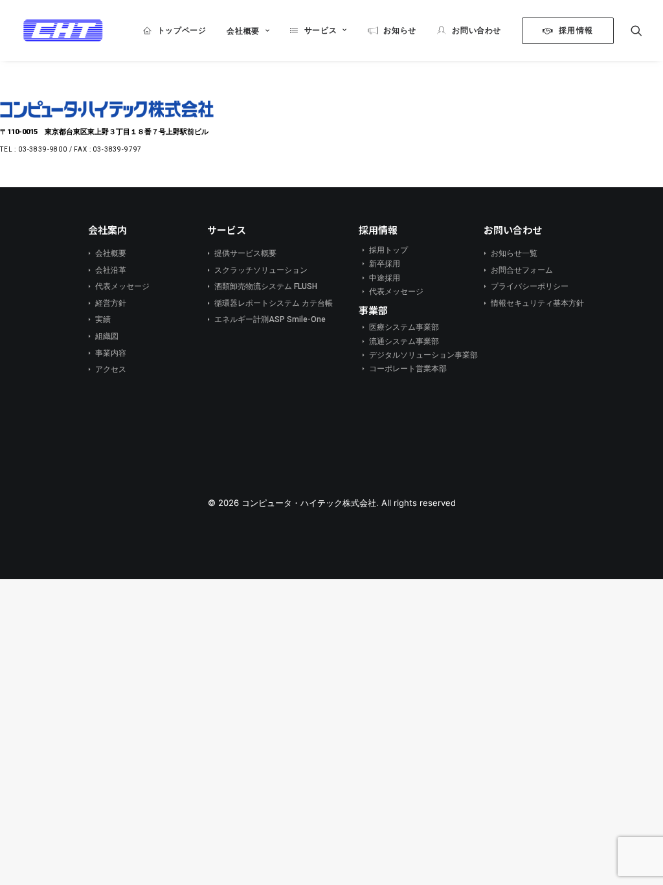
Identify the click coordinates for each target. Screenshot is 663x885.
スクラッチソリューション (256, 270)
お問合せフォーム (517, 270)
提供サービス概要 (240, 253)
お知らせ (399, 30)
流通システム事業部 (399, 341)
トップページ (182, 30)
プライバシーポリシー (524, 286)
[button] (636, 30)
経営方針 (105, 303)
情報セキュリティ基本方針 (532, 303)
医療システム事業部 (399, 327)
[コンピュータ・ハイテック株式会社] (63, 30)
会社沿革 (105, 270)
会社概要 (243, 31)
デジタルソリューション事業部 (418, 355)
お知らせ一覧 (509, 253)
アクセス (105, 369)
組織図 (101, 336)
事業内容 (105, 353)
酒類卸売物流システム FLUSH (261, 286)
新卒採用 (379, 263)
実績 (98, 319)
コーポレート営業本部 (403, 368)
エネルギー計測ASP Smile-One (265, 319)
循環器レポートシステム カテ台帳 (269, 303)
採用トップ (383, 250)
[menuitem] (174, 30)
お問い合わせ (476, 30)
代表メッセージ (117, 286)
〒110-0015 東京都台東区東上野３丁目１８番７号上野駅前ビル (104, 132)
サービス (320, 30)
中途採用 (379, 277)
